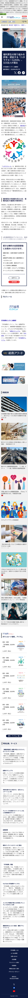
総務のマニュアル (15, 331)
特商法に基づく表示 (14, 968)
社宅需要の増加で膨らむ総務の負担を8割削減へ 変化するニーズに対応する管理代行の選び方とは (14, 415)
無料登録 (24, 16)
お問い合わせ (14, 956)
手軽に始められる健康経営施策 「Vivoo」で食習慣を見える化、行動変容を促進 (14, 492)
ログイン (24, 18)
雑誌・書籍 (8, 646)
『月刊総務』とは (14, 950)
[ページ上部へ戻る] (24, 994)
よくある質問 (14, 953)
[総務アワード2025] (13, 356)
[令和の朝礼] (14, 47)
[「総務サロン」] (13, 370)
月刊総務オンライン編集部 (8, 320)
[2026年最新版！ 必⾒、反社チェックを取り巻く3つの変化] (14, 117)
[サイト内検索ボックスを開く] (26, 21)
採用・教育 (12, 22)
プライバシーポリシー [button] (21, 12)
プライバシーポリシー (14, 971)
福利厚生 (22, 126)
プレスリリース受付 (14, 962)
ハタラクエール (6, 166)
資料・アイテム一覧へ (14, 736)
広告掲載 (14, 959)
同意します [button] (3, 14)
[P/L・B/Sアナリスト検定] (13, 383)
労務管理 (4, 22)
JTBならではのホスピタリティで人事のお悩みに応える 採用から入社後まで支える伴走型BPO (13, 571)
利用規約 (14, 965)
